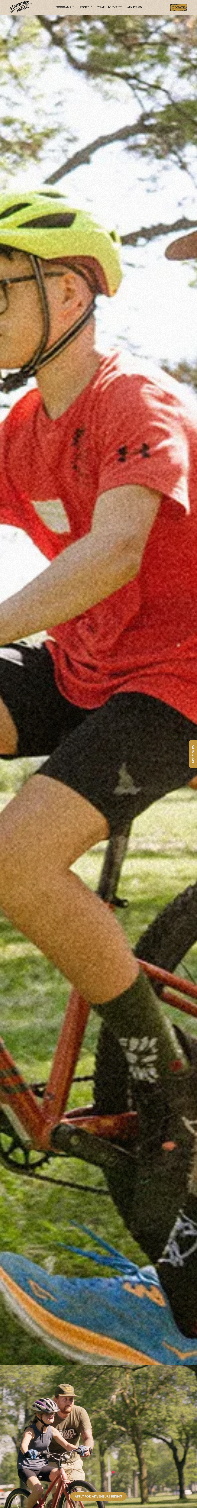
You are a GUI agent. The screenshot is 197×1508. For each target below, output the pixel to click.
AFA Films (134, 7)
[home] (30, 7)
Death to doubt (109, 7)
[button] (65, 7)
